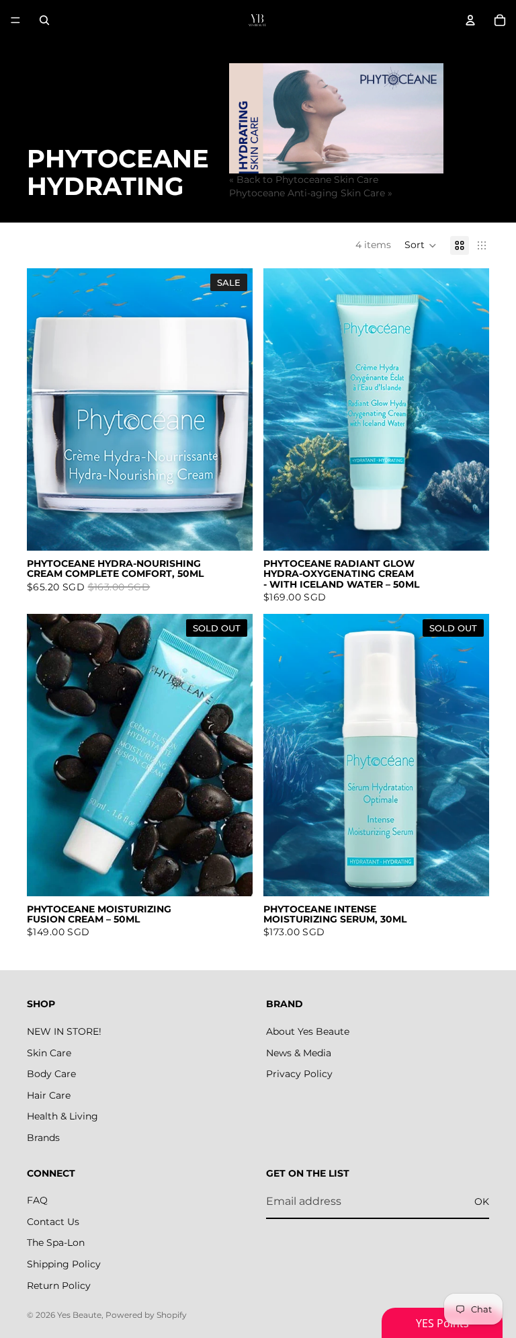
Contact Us (53, 1222)
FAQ (37, 1200)
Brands (43, 1138)
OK (481, 1201)
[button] (420, 245)
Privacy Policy (299, 1074)
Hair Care (49, 1095)
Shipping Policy (64, 1264)
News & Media (298, 1052)
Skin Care (49, 1052)
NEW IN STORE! (64, 1031)
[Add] (232, 530)
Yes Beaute (79, 1315)
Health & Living (62, 1116)
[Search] (44, 20)
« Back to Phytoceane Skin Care (303, 179)
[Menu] (15, 20)
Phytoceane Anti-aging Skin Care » (310, 193)
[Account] (470, 20)
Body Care (51, 1074)
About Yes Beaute (307, 1031)
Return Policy (59, 1285)
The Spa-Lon (56, 1242)
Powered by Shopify (146, 1315)
